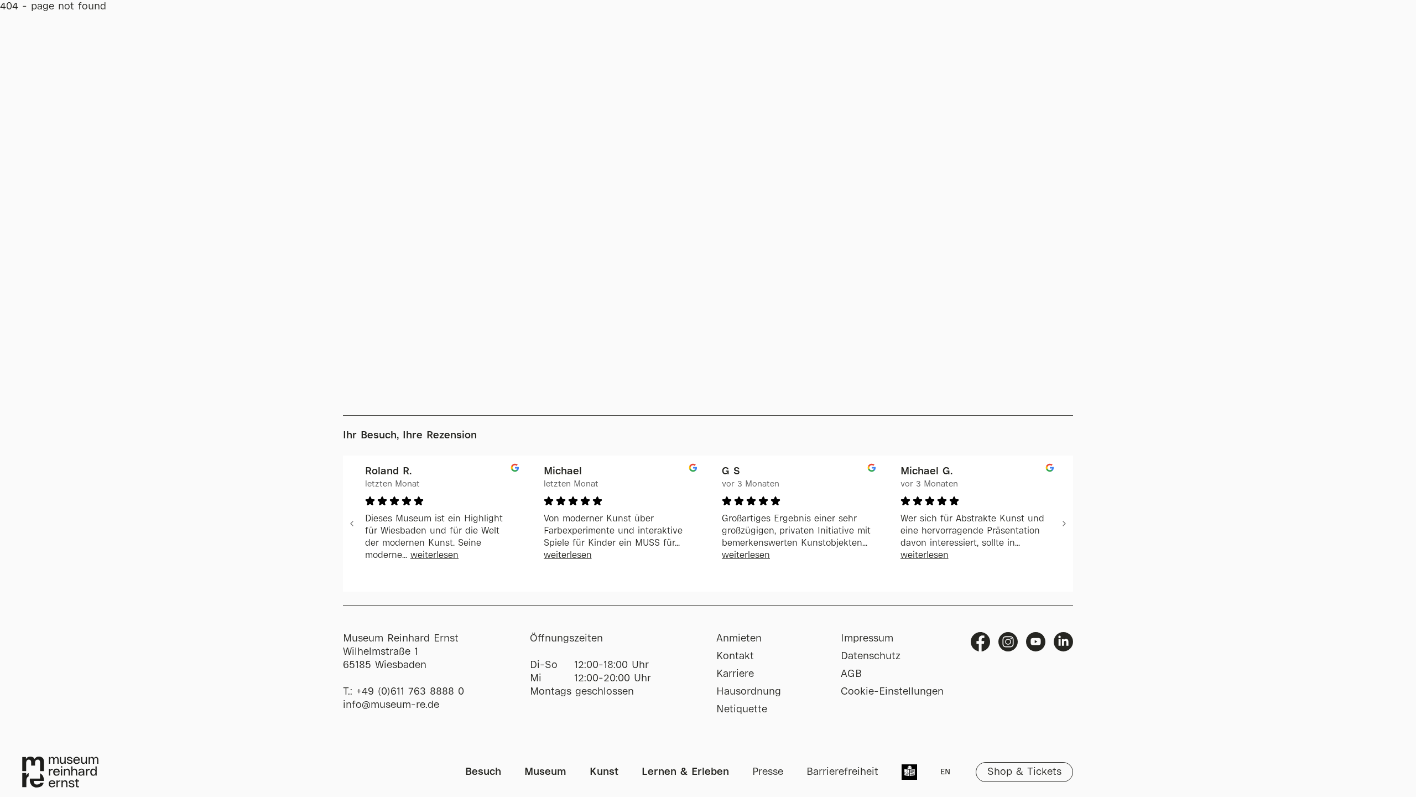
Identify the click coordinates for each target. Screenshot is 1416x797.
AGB (851, 674)
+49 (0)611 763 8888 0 (410, 691)
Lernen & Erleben (685, 772)
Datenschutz (870, 656)
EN (945, 772)
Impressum (867, 638)
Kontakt (735, 656)
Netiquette (741, 709)
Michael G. (926, 471)
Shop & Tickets (1024, 772)
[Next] (1064, 523)
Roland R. (388, 471)
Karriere (735, 674)
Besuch (483, 772)
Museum (545, 772)
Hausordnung (748, 691)
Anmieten (739, 638)
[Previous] (352, 523)
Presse (767, 772)
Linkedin (1063, 641)
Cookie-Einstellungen (892, 691)
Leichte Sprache (909, 773)
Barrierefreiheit (842, 772)
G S (731, 471)
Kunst (604, 772)
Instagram (1008, 641)
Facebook (980, 641)
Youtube (1035, 641)
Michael (563, 471)
